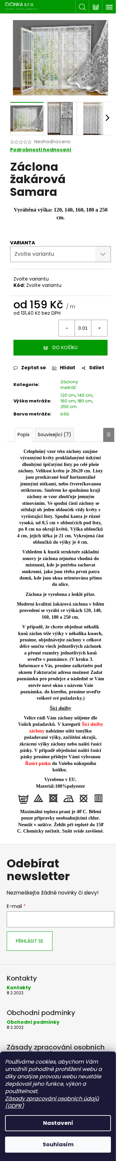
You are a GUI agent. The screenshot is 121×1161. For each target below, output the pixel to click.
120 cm (68, 395)
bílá (65, 414)
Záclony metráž (69, 385)
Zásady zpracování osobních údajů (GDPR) (52, 1102)
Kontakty (19, 987)
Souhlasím (58, 1144)
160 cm (68, 401)
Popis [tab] (23, 434)
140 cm (84, 395)
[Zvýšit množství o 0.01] (99, 328)
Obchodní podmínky (33, 1022)
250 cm (69, 406)
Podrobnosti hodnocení (40, 150)
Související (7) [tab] (54, 434)
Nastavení (58, 1123)
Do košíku (65, 347)
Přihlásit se (29, 941)
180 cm (84, 401)
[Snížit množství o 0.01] (67, 328)
